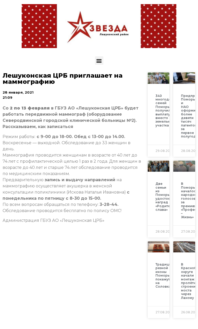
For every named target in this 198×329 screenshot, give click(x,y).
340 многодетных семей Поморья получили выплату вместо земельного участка (167, 110)
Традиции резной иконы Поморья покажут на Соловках (164, 275)
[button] (99, 60)
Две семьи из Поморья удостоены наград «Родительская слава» (168, 197)
